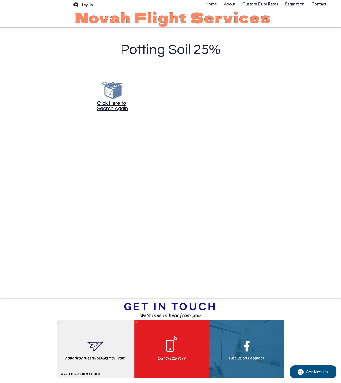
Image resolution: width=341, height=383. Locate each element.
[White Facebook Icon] (247, 346)
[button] (319, 4)
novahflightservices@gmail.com (95, 358)
